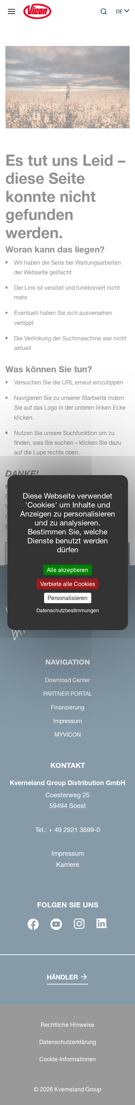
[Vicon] (37, 11)
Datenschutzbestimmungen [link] (67, 610)
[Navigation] (11, 11)
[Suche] (98, 40)
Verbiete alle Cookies (67, 583)
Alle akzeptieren (67, 569)
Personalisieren (67, 597)
